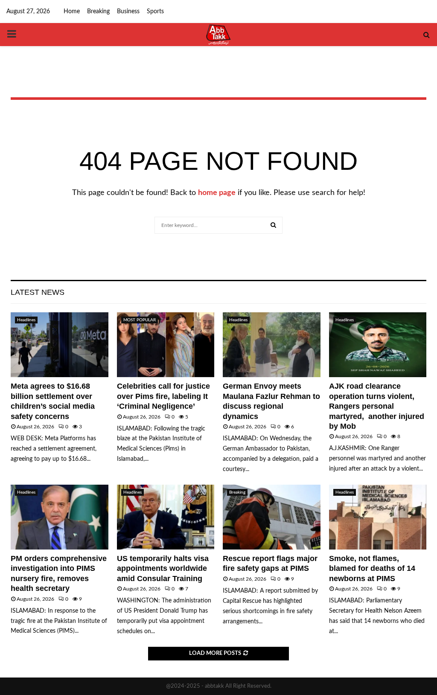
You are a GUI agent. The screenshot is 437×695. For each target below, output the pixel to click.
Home (72, 12)
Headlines (26, 320)
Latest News (37, 292)
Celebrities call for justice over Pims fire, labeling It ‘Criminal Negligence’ (163, 396)
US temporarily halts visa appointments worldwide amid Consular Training (163, 568)
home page (217, 193)
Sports (155, 12)
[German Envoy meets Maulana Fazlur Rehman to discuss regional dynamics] (271, 344)
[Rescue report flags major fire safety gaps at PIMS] (271, 517)
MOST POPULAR (139, 320)
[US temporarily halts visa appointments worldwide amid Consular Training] (166, 517)
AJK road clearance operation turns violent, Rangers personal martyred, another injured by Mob (376, 406)
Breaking (98, 12)
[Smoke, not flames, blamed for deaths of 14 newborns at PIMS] (378, 517)
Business (128, 12)
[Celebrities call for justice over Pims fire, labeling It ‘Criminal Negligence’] (166, 344)
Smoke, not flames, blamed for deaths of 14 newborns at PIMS (372, 568)
